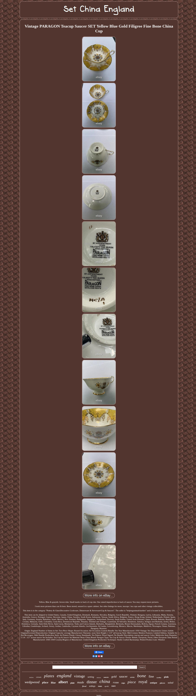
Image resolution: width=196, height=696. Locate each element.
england (64, 675)
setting (91, 677)
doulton (31, 677)
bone (141, 675)
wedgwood (32, 682)
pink (166, 677)
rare (113, 686)
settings (92, 686)
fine (151, 676)
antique (153, 682)
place (45, 682)
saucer (123, 676)
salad (170, 682)
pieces (162, 683)
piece (132, 682)
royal (143, 681)
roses (100, 686)
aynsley (159, 677)
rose (116, 682)
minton (99, 677)
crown (38, 677)
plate (72, 683)
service (132, 677)
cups (123, 683)
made (80, 682)
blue (53, 682)
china (104, 681)
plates (49, 676)
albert (63, 682)
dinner (92, 682)
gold (114, 676)
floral (84, 686)
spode (107, 686)
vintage (79, 676)
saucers (106, 677)
